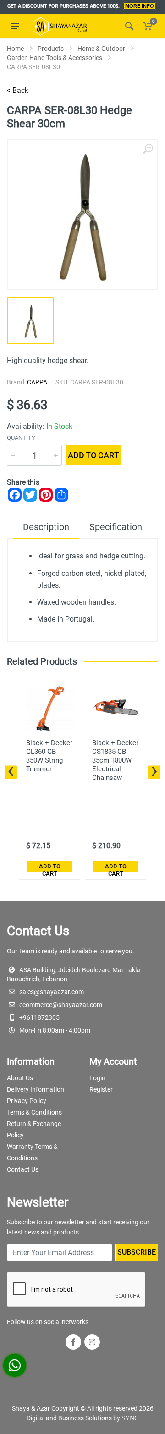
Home (15, 48)
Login (97, 1078)
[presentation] (11, 772)
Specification (115, 526)
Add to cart (93, 455)
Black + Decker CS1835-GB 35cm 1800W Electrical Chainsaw (115, 760)
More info (139, 6)
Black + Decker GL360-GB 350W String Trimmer (49, 756)
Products (51, 48)
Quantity (21, 437)
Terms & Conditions (34, 1112)
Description (46, 526)
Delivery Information (35, 1089)
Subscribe (136, 1252)
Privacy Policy (26, 1100)
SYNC (129, 1418)
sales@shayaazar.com (51, 992)
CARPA (37, 382)
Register (101, 1089)
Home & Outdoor (101, 48)
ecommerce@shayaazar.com (60, 1004)
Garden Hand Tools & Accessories (54, 57)
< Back (17, 90)
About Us (20, 1078)
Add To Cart (49, 867)
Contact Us (22, 1169)
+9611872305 (39, 1017)
